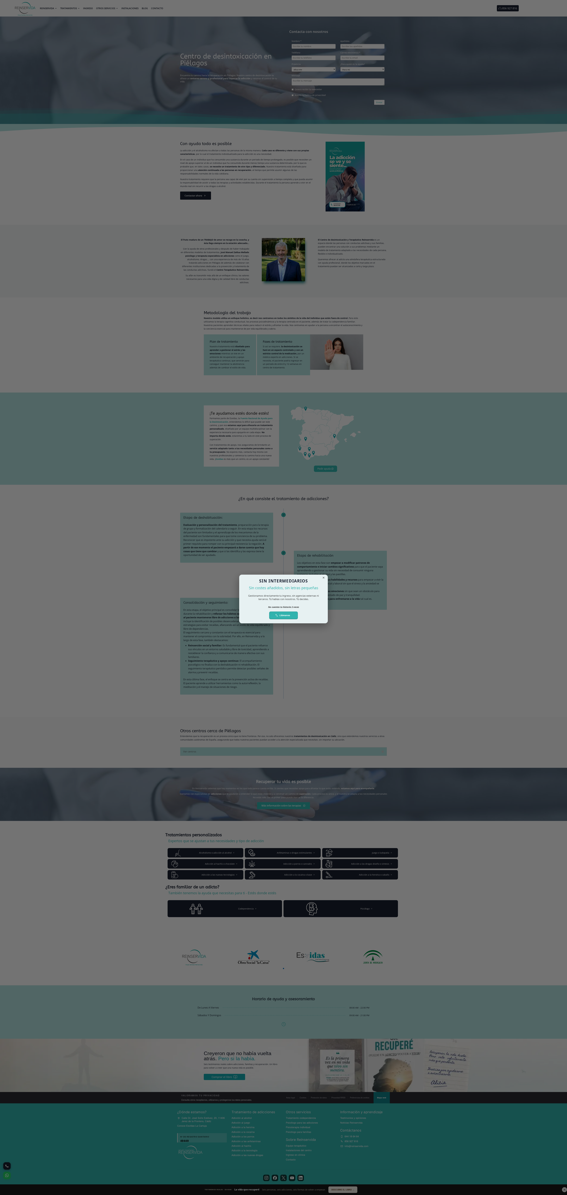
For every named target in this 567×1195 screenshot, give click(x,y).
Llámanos (285, 615)
